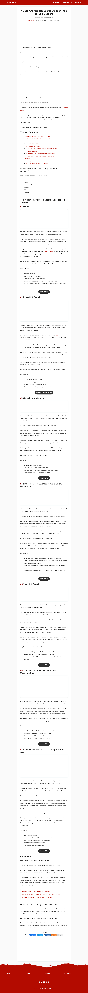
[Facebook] (39, 982)
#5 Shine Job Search (31, 151)
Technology (66, 2)
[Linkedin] (44, 982)
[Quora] (46, 982)
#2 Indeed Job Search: (32, 144)
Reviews (77, 2)
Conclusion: (27, 158)
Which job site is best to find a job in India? (38, 163)
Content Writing (48, 251)
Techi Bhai (11, 2)
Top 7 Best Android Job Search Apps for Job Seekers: (39, 139)
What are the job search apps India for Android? (37, 136)
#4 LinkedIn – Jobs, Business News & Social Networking (41, 148)
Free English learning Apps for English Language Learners (41, 895)
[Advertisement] (44, 35)
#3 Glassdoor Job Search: (33, 146)
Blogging (56, 2)
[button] (44, 292)
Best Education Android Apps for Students (36, 892)
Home (28, 20)
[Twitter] (41, 982)
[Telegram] (49, 982)
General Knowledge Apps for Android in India (37, 897)
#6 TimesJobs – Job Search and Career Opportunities (40, 153)
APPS (32, 20)
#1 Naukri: (28, 141)
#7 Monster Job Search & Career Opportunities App (40, 156)
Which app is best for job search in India (37, 161)
